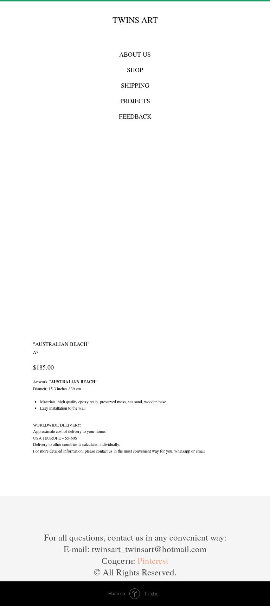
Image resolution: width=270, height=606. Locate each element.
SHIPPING (135, 85)
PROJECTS (135, 100)
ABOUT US (135, 54)
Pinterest (152, 560)
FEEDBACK (135, 116)
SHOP (135, 69)
